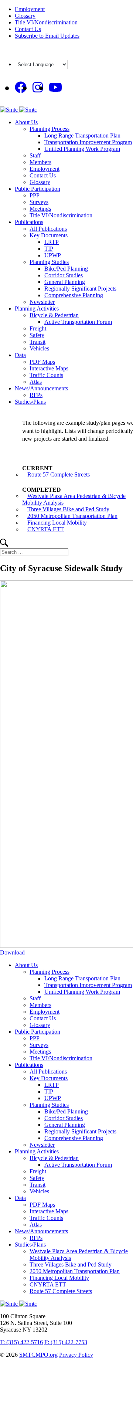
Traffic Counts (46, 375)
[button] (4, 545)
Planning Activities (37, 308)
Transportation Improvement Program (88, 142)
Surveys (39, 202)
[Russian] (40, 55)
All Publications (48, 229)
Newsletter (42, 302)
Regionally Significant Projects (80, 288)
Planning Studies (49, 262)
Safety (37, 335)
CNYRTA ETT (45, 529)
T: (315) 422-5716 (21, 1342)
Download (12, 952)
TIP (48, 248)
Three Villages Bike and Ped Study (68, 509)
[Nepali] (25, 55)
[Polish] (33, 55)
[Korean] (69, 48)
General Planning (64, 282)
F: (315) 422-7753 (65, 1342)
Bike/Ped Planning (66, 268)
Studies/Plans (30, 402)
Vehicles (39, 348)
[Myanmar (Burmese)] (18, 55)
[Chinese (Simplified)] (25, 48)
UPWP (52, 255)
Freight (38, 328)
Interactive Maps (49, 368)
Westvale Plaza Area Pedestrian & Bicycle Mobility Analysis (74, 499)
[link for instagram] (38, 87)
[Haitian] (55, 48)
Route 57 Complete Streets (58, 474)
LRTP (51, 242)
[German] (47, 48)
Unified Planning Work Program (82, 149)
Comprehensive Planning (73, 295)
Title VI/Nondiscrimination (46, 22)
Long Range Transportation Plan (82, 135)
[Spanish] (55, 55)
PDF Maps (42, 362)
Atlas (36, 382)
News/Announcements (41, 388)
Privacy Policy (76, 1355)
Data (20, 355)
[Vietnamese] (62, 55)
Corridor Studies (63, 275)
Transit (37, 342)
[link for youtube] (55, 87)
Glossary (25, 16)
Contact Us (28, 29)
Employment (30, 9)
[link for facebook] (21, 87)
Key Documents (49, 235)
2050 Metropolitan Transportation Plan (72, 516)
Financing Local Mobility (57, 522)
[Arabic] (18, 48)
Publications (29, 222)
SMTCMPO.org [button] (38, 1355)
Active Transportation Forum (78, 322)
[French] (40, 48)
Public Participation (37, 189)
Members (40, 162)
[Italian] (62, 48)
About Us (26, 122)
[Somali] (47, 55)
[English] (33, 48)
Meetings (40, 209)
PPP (35, 195)
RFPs (36, 395)
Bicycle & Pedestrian (54, 315)
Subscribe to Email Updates (47, 36)
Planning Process (49, 129)
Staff (35, 155)
